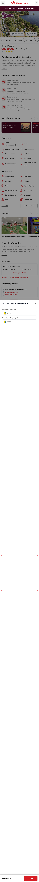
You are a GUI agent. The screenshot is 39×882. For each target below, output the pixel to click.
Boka (31, 878)
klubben (17, 8)
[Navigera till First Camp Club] (3, 3)
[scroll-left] (1, 555)
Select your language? (10, 318)
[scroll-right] (37, 555)
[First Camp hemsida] (19, 3)
